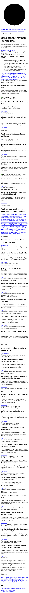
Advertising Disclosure (21, 588)
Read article (4, 96)
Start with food (4, 245)
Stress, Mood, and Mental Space (12, 580)
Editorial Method (10, 588)
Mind (11, 31)
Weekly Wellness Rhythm (16, 581)
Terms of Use (11, 590)
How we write (12, 50)
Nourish (3, 31)
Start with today (5, 50)
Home (14, 31)
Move (6, 31)
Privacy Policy (4, 590)
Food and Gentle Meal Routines (9, 577)
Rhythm (18, 31)
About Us (3, 588)
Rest (9, 31)
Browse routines (5, 353)
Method (22, 31)
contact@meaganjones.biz (7, 591)
